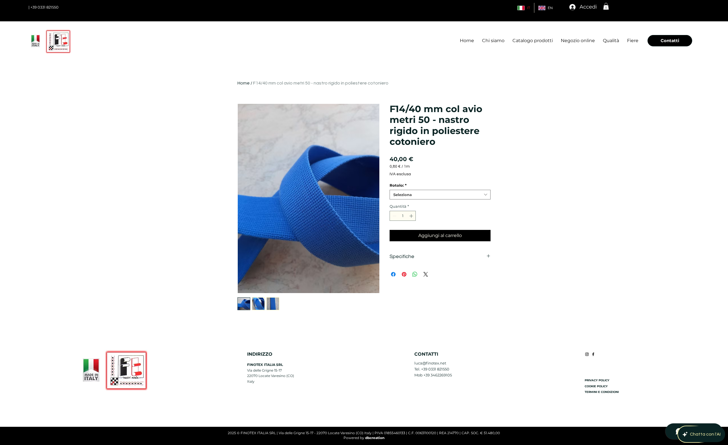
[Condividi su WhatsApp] (414, 274)
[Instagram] (587, 354)
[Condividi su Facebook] (393, 274)
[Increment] (411, 216)
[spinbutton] (402, 216)
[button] (606, 6)
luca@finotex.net (430, 363)
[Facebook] (593, 354)
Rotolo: (398, 185)
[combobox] (440, 194)
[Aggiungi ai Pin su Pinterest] (404, 274)
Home (243, 83)
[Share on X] (425, 274)
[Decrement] (393, 216)
